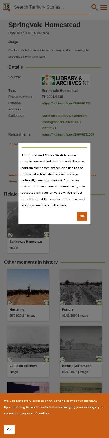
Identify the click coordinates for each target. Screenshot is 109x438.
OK (82, 216)
